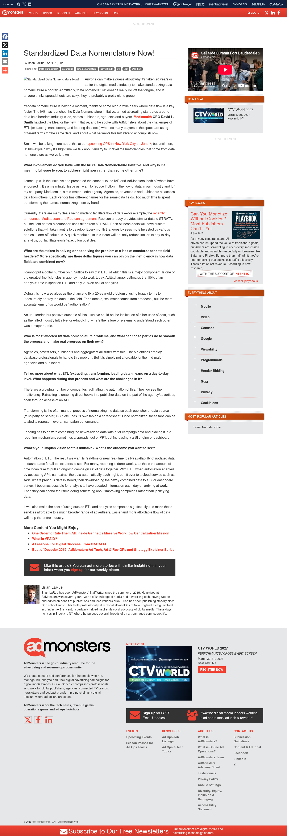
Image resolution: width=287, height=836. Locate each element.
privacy (203, 391)
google (203, 338)
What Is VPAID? (44, 538)
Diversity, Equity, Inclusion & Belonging (210, 795)
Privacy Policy (208, 779)
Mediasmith (143, 116)
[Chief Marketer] (157, 4)
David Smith (106, 68)
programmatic (208, 359)
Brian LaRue (36, 63)
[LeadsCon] (258, 4)
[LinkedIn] (5, 53)
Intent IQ (242, 274)
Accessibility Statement (207, 807)
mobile (203, 306)
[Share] (5, 70)
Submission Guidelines (242, 739)
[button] (267, 12)
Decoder (63, 13)
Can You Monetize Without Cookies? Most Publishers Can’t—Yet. (209, 220)
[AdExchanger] (182, 4)
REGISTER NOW (211, 669)
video (202, 316)
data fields (67, 68)
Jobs (116, 13)
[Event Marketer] (218, 4)
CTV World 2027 (240, 109)
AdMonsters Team (211, 757)
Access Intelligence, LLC (44, 821)
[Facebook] (5, 36)
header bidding (209, 370)
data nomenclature (86, 68)
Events (33, 13)
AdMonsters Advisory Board (209, 765)
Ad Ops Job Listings (170, 739)
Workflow (136, 68)
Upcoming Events (139, 737)
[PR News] (200, 4)
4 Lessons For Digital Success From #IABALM (69, 544)
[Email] (5, 62)
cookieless (206, 402)
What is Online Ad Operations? (211, 749)
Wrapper (81, 13)
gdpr (201, 381)
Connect (204, 327)
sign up (77, 569)
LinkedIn (240, 759)
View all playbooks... (246, 281)
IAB (126, 68)
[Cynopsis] (240, 4)
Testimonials (207, 773)
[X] (5, 45)
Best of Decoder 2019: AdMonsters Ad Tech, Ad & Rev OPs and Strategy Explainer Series (103, 549)
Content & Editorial (247, 747)
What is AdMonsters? (207, 739)
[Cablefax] (277, 4)
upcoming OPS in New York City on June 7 (119, 143)
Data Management (48, 68)
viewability (205, 349)
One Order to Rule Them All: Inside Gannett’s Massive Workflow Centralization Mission (100, 533)
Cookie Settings (209, 785)
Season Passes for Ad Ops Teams (139, 745)
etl (118, 68)
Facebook (241, 753)
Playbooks (100, 13)
